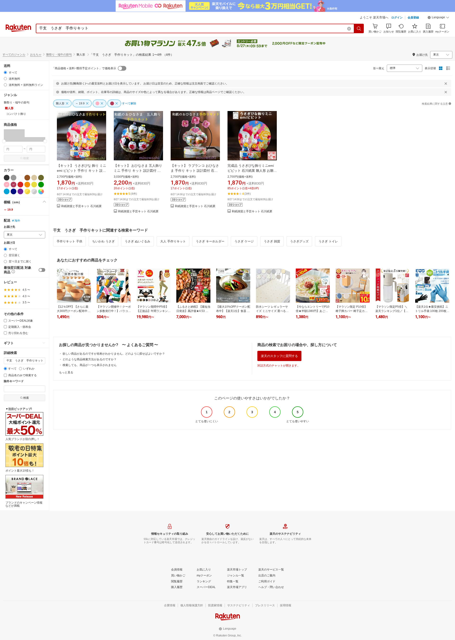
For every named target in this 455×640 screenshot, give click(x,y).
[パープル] (20, 191)
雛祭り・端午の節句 (59, 54)
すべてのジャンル (14, 54)
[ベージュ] (34, 178)
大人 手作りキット (173, 241)
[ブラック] (6, 178)
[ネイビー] (13, 191)
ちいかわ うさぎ (103, 241)
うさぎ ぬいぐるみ (137, 241)
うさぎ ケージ (244, 241)
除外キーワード (14, 381)
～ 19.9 (8, 209)
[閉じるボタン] (445, 83)
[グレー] (13, 178)
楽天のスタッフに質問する (279, 356)
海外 (17, 220)
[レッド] (20, 184)
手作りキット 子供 (69, 241)
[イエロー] (34, 184)
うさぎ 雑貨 (272, 241)
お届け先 (9, 226)
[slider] (4, 141)
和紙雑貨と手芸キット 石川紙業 (81, 206)
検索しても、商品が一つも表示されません (90, 365)
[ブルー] (6, 191)
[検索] (359, 28)
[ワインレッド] (13, 184)
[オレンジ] (27, 184)
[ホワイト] (20, 178)
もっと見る (66, 372)
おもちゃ (35, 54)
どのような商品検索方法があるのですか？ (90, 359)
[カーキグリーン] (41, 178)
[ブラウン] (27, 178)
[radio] (5, 72)
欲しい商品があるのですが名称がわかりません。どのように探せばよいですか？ (114, 353)
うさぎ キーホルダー (210, 241)
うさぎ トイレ (328, 241)
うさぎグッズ (299, 241)
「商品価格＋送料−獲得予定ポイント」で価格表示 (84, 68)
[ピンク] (6, 184)
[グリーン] (41, 184)
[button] (438, 18)
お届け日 (9, 242)
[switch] (42, 270)
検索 (26, 158)
